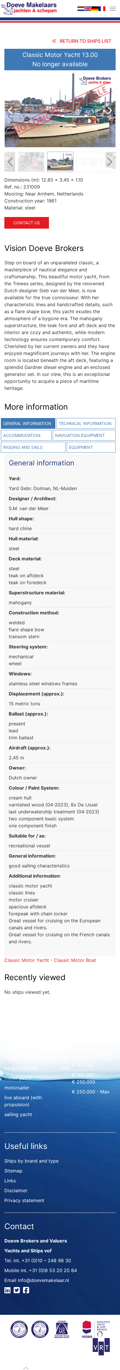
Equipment (81, 447)
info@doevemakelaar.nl (43, 1280)
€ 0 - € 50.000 (88, 1048)
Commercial (17, 1058)
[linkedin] (8, 1291)
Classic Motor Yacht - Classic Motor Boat (50, 960)
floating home (19, 1048)
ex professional (21, 1068)
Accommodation (21, 435)
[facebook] (27, 1291)
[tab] (85, 423)
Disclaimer (15, 1190)
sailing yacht (18, 1114)
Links (10, 1180)
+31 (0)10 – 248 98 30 (46, 1260)
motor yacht (17, 1078)
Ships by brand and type (31, 1161)
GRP (64, 1058)
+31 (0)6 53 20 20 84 (53, 1270)
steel (64, 1068)
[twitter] (18, 1291)
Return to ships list (85, 41)
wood (65, 1048)
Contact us (26, 222)
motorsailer (16, 1088)
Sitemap (13, 1171)
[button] (113, 8)
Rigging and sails (23, 447)
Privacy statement (24, 1200)
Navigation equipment (80, 435)
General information (27, 423)
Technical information (85, 423)
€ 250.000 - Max (91, 1092)
